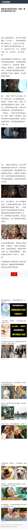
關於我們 (3, 526)
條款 (11, 526)
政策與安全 (7, 526)
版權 (16, 526)
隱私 (14, 526)
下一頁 (14, 274)
